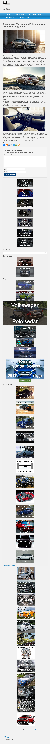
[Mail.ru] (9, 145)
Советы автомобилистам (10, 17)
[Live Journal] (11, 145)
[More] (18, 145)
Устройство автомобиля (23, 17)
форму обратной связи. (38, 729)
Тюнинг (40, 14)
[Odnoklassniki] (7, 145)
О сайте (6, 736)
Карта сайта (6, 737)
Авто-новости (8, 14)
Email (5, 171)
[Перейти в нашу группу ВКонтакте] (25, 380)
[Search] (46, 253)
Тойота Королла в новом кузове (10, 564)
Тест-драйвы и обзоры (19, 14)
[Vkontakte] (4, 145)
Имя (5, 169)
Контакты (6, 735)
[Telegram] (14, 145)
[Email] (16, 145)
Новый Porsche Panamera (9, 565)
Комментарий (8, 154)
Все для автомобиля (31, 14)
